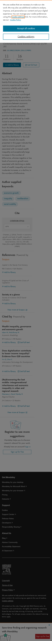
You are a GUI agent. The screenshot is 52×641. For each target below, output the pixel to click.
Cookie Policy (15, 20)
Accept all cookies (26, 28)
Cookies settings (26, 36)
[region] (26, 21)
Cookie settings (18, 17)
